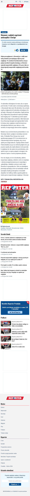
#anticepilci (8, 228)
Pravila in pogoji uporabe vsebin (9, 453)
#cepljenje (3, 228)
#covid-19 (9, 229)
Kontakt (3, 444)
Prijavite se (14, 484)
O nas (2, 440)
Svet (2, 417)
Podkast (3, 430)
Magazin (3, 423)
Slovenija (4, 32)
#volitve (21, 228)
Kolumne (3, 420)
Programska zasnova (6, 447)
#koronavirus (4, 229)
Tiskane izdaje (4, 433)
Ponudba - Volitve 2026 (7, 466)
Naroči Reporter (16, 312)
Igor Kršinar (4, 96)
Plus (2, 426)
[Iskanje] (20, 1)
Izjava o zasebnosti (5, 460)
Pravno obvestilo (5, 450)
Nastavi (23, 50)
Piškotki (3, 463)
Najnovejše (3, 410)
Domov (2, 407)
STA (2, 241)
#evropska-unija (15, 228)
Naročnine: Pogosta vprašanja (8, 456)
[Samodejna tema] (16, 1)
